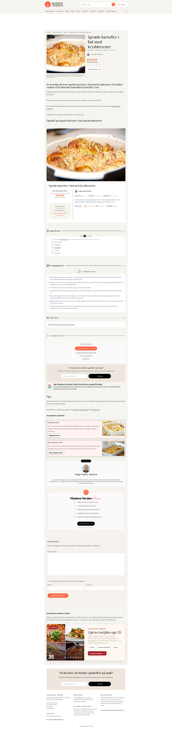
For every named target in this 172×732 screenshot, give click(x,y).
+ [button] (85, 206)
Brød (72, 11)
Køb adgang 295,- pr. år (84, 348)
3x (91, 236)
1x (84, 236)
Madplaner (102, 11)
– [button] (80, 206)
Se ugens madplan (97, 653)
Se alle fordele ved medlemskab (86, 352)
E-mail (89, 585)
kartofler (64, 239)
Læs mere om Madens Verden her (55, 719)
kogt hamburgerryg (80, 410)
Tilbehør (65, 32)
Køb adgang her (84, 523)
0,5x (81, 236)
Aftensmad (60, 11)
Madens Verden (54, 4)
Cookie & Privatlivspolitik (117, 710)
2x (88, 236)
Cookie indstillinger (106, 710)
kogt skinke (95, 410)
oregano (58, 247)
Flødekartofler (54, 435)
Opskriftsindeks (50, 11)
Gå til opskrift (93, 69)
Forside (49, 32)
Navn (49, 585)
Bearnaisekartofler (56, 453)
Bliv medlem (113, 11)
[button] (88, 59)
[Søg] (126, 11)
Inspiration (93, 11)
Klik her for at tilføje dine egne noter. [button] (61, 324)
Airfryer (78, 11)
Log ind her (86, 358)
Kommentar (52, 552)
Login (123, 4)
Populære (85, 11)
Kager (67, 11)
